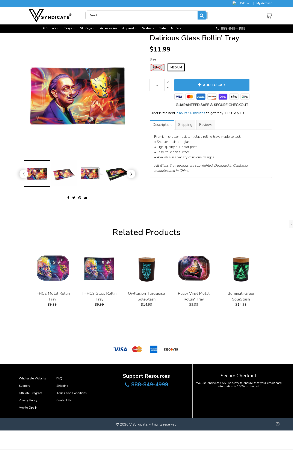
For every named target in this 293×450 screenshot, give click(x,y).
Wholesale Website (32, 378)
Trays (68, 28)
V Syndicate (138, 424)
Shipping (185, 124)
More (175, 28)
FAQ (59, 378)
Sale (162, 28)
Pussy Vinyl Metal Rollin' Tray (194, 296)
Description (162, 124)
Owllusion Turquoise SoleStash (146, 296)
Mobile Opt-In (28, 408)
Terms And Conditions (71, 393)
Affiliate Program (30, 393)
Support (24, 386)
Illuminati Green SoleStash (241, 296)
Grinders (50, 28)
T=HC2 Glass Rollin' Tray (99, 296)
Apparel (128, 28)
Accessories (108, 28)
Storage (86, 28)
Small (157, 67)
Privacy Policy (28, 400)
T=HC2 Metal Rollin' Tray (52, 296)
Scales (147, 28)
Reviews (206, 124)
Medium (176, 67)
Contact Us (64, 400)
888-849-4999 (232, 28)
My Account (264, 3)
